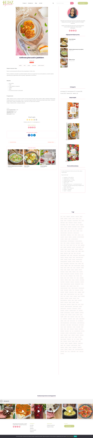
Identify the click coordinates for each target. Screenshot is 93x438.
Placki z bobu (26, 166)
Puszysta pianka (43, 166)
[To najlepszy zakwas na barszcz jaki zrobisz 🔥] (38, 411)
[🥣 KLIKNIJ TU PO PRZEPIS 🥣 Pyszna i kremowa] (69, 411)
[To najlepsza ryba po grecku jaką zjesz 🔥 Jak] (23, 411)
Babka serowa (72, 59)
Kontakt (40, 3)
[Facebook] (29, 127)
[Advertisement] (32, 177)
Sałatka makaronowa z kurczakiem (15, 166)
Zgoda (75, 436)
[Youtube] (35, 127)
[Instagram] (31, 127)
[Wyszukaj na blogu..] (72, 3)
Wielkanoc (32, 431)
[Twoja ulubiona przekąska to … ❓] (85, 411)
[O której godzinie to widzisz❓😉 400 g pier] (7, 411)
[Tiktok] (33, 127)
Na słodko (32, 425)
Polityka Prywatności (51, 425)
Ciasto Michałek (72, 39)
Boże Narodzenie (33, 430)
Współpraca (30, 3)
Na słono (31, 426)
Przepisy (24, 3)
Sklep (36, 3)
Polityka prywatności (69, 436)
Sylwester (32, 428)
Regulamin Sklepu (50, 426)
